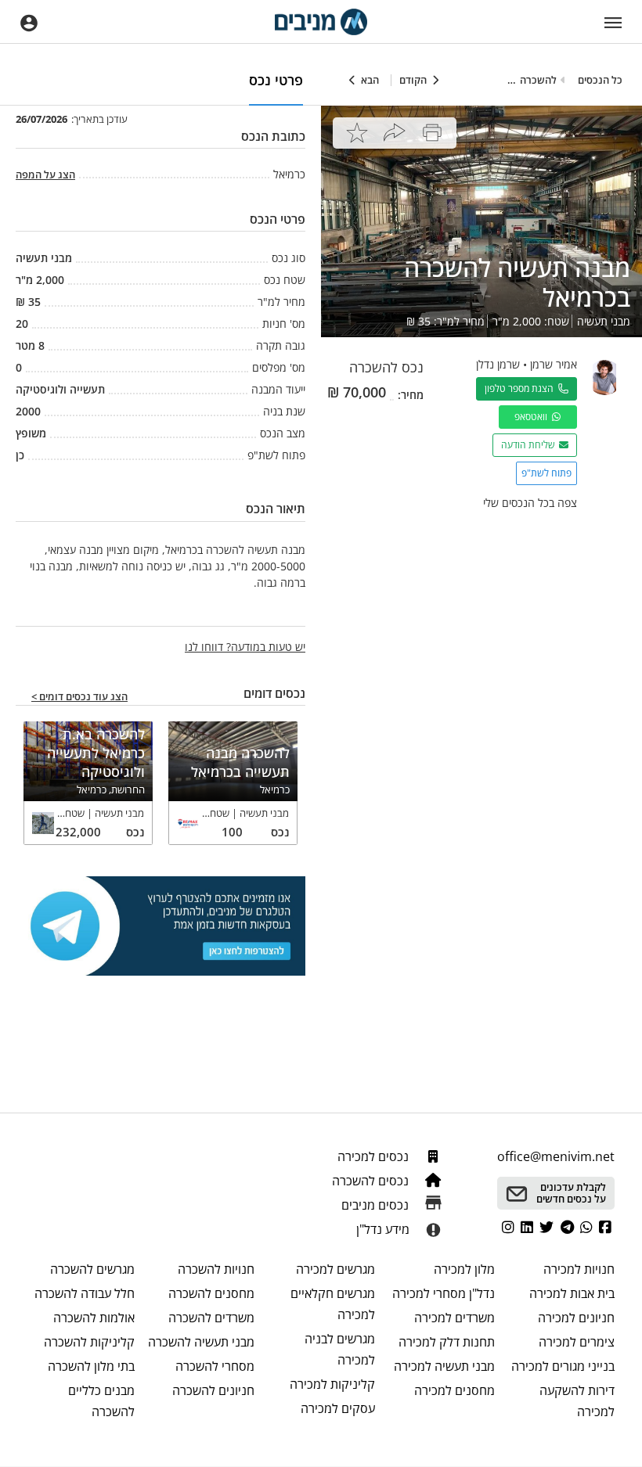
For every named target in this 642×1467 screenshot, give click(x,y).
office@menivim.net (556, 1156)
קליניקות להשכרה (89, 1341)
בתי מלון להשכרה (91, 1366)
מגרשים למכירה (335, 1269)
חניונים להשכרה (213, 1390)
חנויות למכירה (579, 1269)
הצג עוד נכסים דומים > (79, 697)
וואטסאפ (533, 416)
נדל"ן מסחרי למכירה (443, 1293)
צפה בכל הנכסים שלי (530, 502)
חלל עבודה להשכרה (84, 1293)
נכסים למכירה (374, 1156)
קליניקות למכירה (332, 1384)
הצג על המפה (45, 174)
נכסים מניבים (376, 1205)
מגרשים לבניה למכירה (339, 1349)
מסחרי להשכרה (214, 1366)
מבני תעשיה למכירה (444, 1366)
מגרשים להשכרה (92, 1269)
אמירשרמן (553, 364)
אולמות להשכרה (94, 1317)
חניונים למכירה (576, 1317)
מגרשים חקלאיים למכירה (332, 1304)
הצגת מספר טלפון (521, 388)
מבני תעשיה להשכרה (201, 1341)
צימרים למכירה (577, 1341)
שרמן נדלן (498, 364)
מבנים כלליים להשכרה (101, 1401)
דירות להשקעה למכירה (577, 1401)
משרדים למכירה (454, 1317)
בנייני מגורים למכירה (563, 1366)
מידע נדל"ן (382, 1229)
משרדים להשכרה (211, 1317)
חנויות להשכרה (216, 1269)
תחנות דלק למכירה (447, 1341)
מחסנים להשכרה (211, 1293)
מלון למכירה (464, 1269)
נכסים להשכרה (372, 1180)
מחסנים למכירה (454, 1390)
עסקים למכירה (337, 1408)
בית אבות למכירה (572, 1293)
